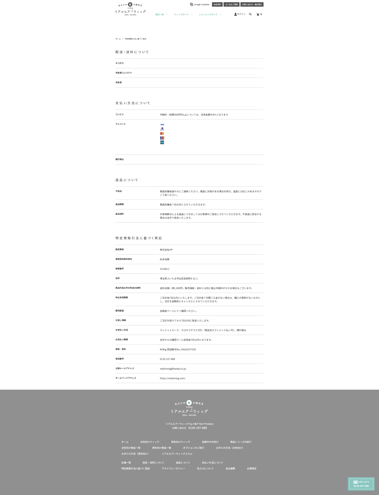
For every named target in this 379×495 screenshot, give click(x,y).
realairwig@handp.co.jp (173, 368)
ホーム (118, 38)
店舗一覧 (126, 462)
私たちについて (205, 468)
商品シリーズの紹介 (241, 442)
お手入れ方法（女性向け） (230, 447)
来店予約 (217, 4)
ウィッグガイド (181, 14)
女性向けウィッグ (149, 442)
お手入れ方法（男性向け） (135, 453)
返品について (183, 462)
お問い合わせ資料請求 (252, 4)
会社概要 (230, 468)
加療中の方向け (210, 442)
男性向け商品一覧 (161, 447)
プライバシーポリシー (173, 468)
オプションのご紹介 (193, 447)
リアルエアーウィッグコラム (177, 453)
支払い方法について (212, 462)
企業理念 (251, 468)
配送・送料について (153, 462)
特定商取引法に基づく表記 (135, 468)
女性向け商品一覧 (130, 447)
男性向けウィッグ (180, 442)
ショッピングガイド (208, 14)
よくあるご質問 (231, 4)
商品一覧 (159, 14)
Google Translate (201, 4)
